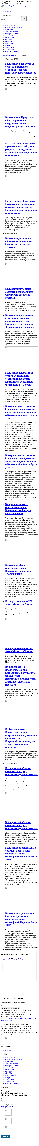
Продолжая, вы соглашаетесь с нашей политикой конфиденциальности (16, 1011)
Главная (4, 55)
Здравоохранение (11, 32)
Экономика (9, 36)
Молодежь (9, 41)
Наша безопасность (12, 51)
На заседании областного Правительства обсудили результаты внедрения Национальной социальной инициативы (21, 149)
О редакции (9, 12)
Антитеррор (9, 49)
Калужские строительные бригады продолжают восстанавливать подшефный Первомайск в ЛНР (21, 853)
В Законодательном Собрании (16, 28)
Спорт (7, 45)
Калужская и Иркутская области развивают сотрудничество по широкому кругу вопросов (20, 68)
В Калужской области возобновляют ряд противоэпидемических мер (21, 771)
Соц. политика (10, 43)
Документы (9, 47)
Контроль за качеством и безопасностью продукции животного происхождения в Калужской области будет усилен (21, 411)
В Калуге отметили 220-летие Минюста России (19, 603)
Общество (9, 30)
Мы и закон (9, 37)
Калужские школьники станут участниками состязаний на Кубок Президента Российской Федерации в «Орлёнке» (19, 321)
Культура (8, 39)
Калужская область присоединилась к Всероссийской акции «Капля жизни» (18, 509)
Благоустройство (11, 34)
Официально (10, 26)
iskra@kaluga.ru (7, 1107)
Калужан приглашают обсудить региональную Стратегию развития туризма (19, 242)
